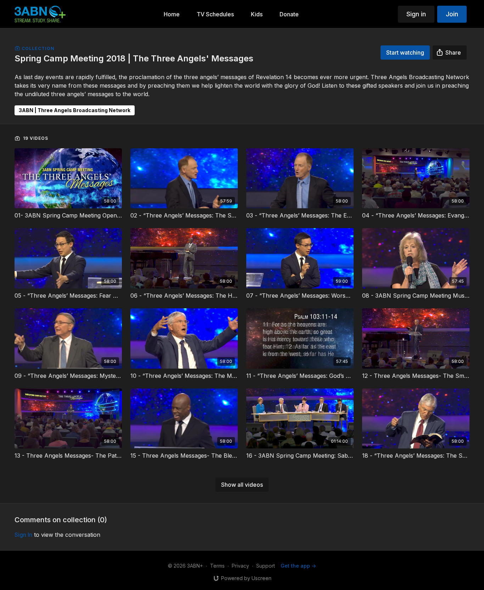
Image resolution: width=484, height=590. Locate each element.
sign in (23, 534)
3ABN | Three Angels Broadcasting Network (74, 110)
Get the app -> (298, 566)
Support (265, 566)
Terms (217, 566)
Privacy (240, 566)
